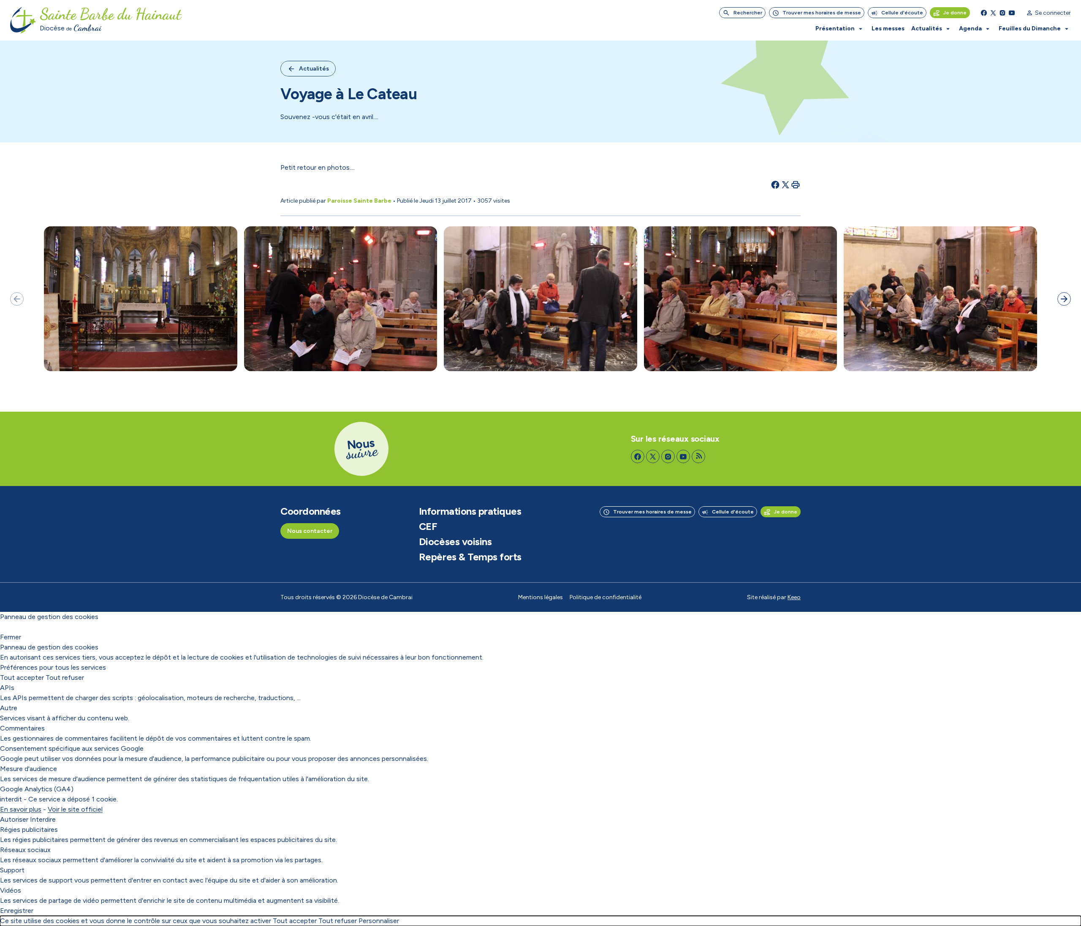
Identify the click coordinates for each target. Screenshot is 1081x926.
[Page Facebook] (984, 12)
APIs (7, 688)
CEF (428, 526)
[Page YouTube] (1012, 12)
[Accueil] (23, 20)
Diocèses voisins (455, 542)
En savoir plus (20, 809)
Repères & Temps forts (470, 557)
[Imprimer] (795, 184)
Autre (8, 708)
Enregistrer (16, 911)
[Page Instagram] (1002, 12)
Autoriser (14, 819)
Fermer (10, 637)
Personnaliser (379, 921)
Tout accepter (22, 677)
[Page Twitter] (993, 12)
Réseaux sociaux (25, 850)
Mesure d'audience (28, 769)
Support (12, 870)
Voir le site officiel (75, 809)
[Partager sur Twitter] (785, 184)
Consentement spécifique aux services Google (72, 748)
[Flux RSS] (698, 456)
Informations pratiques (470, 511)
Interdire (43, 819)
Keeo (794, 597)
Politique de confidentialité (605, 597)
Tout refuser (65, 677)
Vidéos (10, 890)
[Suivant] (1064, 299)
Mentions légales (540, 597)
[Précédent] (17, 299)
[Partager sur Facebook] (775, 184)
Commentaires (22, 728)
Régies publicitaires (29, 830)
